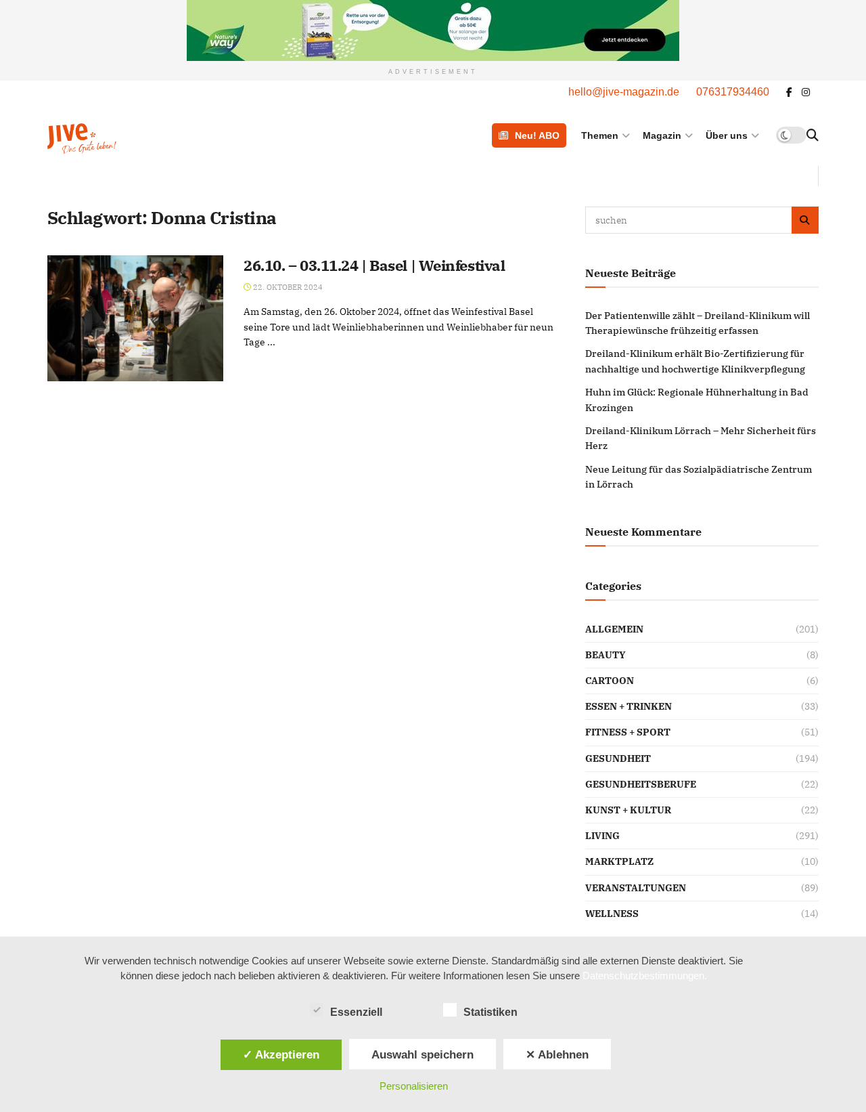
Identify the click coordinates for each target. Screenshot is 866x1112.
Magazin (662, 135)
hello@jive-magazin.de (623, 92)
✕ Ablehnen (557, 1054)
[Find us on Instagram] (806, 92)
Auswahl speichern (422, 1054)
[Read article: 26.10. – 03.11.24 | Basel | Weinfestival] (135, 318)
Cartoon (609, 681)
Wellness (612, 913)
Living (602, 836)
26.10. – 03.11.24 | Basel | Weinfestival (374, 265)
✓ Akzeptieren (281, 1054)
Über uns (727, 135)
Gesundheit (618, 758)
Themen (599, 135)
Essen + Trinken (628, 706)
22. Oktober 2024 (287, 287)
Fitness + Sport (627, 732)
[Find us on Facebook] (789, 92)
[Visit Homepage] (116, 135)
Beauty (605, 655)
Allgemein (614, 629)
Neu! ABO (537, 135)
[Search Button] (812, 135)
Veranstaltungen (635, 888)
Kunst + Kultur (628, 810)
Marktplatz (619, 861)
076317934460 (732, 92)
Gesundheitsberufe (640, 784)
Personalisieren (414, 1086)
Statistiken (490, 1012)
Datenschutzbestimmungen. (645, 975)
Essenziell (356, 1012)
